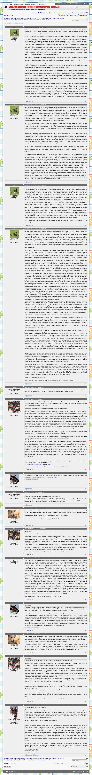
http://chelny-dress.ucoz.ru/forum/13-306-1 (40, 464)
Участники (68, 13)
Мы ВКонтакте (42, 13)
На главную (34, 13)
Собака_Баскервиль (14, 704)
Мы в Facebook (50, 13)
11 (45, 557)
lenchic (14, 399)
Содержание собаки (9, 19)
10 (45, 528)
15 (45, 704)
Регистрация (75, 3)
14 (45, 655)
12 (45, 602)
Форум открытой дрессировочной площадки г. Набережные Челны (46, 18)
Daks (14, 27)
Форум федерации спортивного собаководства (16, 18)
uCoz (87, 771)
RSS (87, 3)
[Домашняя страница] (36, 755)
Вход (81, 3)
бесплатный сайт (80, 771)
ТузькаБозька (14, 472)
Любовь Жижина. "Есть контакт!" (23, 19)
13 (45, 633)
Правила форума (76, 13)
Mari (14, 508)
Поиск (83, 13)
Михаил (14, 387)
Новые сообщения (60, 13)
